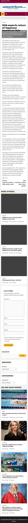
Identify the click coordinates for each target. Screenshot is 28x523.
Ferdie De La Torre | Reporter (16, 252)
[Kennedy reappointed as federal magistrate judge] (14, 431)
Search (5, 352)
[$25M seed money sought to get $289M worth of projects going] (14, 235)
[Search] (26, 14)
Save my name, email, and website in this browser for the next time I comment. (13, 339)
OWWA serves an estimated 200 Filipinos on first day (12, 218)
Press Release (13, 282)
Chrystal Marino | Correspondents (17, 221)
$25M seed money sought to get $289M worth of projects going (12, 249)
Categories (5, 380)
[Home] (3, 14)
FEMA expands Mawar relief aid (11, 280)
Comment (7, 299)
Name (6, 318)
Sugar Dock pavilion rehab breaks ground (8, 182)
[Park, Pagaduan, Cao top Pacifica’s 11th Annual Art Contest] (14, 462)
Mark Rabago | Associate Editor (16, 417)
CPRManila (12, 448)
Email (5, 324)
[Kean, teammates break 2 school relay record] (14, 399)
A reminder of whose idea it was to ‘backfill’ (20, 183)
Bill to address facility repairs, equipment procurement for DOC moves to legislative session (12, 509)
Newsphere (21, 519)
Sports (3, 411)
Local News (4, 442)
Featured (4, 22)
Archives (4, 366)
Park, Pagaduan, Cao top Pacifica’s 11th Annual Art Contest (12, 476)
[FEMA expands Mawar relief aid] (14, 266)
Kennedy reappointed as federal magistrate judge (12, 445)
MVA (6, 177)
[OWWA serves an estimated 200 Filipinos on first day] (14, 203)
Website (6, 330)
